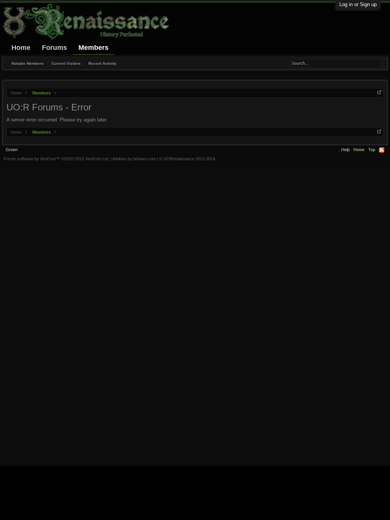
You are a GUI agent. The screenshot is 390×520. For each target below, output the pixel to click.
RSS (381, 150)
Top (371, 149)
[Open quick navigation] (379, 92)
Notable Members (27, 63)
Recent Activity (102, 63)
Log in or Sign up (358, 4)
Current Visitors (66, 63)
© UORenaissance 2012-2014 (187, 158)
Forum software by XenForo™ (56, 158)
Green (12, 149)
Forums (54, 47)
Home (20, 47)
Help (345, 149)
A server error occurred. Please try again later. (57, 120)
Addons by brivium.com (134, 158)
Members (93, 47)
